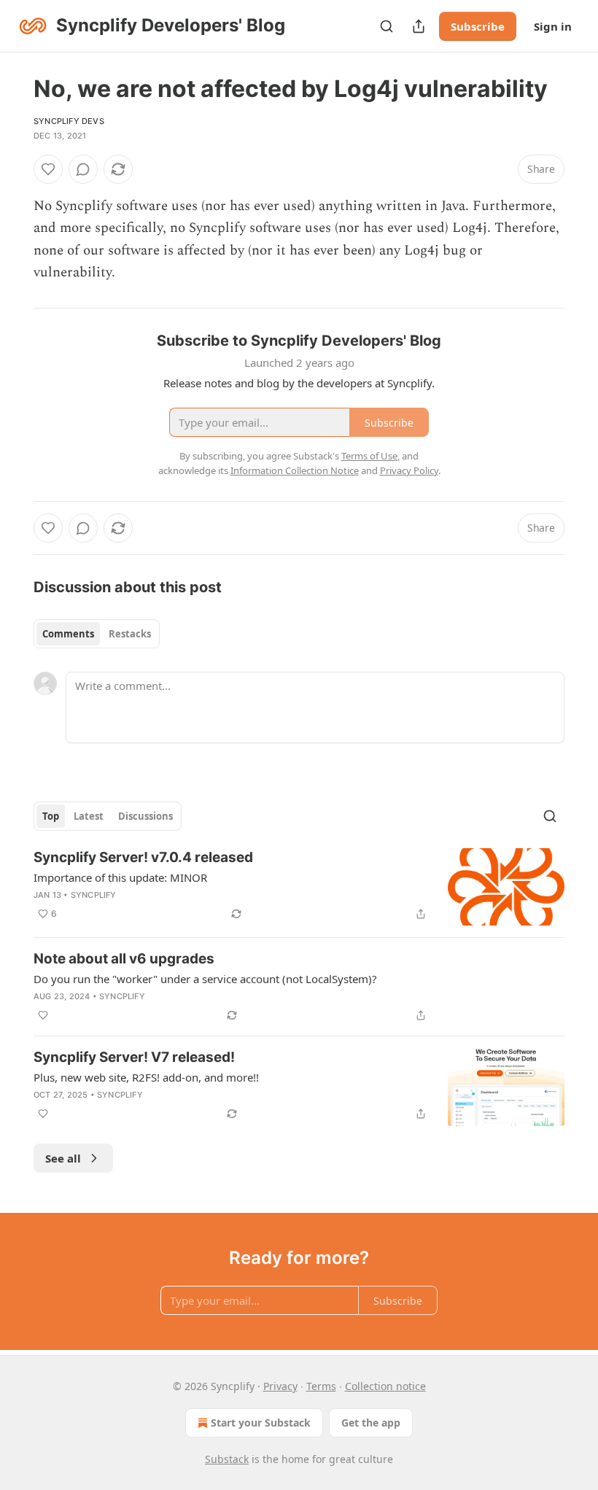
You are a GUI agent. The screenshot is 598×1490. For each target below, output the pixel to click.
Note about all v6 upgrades (124, 958)
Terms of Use (369, 455)
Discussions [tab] (145, 816)
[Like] (48, 169)
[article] (299, 887)
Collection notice (385, 1386)
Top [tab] (50, 816)
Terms (321, 1386)
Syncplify (94, 895)
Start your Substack (261, 1422)
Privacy (280, 1386)
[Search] (386, 26)
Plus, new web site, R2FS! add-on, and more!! (146, 1077)
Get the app (370, 1422)
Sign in (553, 26)
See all (63, 1158)
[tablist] (97, 633)
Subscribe (478, 26)
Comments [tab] (68, 633)
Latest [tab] (89, 816)
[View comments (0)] (83, 169)
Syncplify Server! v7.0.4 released (143, 857)
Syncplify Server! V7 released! (134, 1057)
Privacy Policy (409, 470)
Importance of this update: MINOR (120, 877)
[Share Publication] (418, 26)
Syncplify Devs (69, 121)
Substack (227, 1459)
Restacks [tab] (130, 633)
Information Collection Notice (294, 470)
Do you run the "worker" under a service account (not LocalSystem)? (205, 978)
